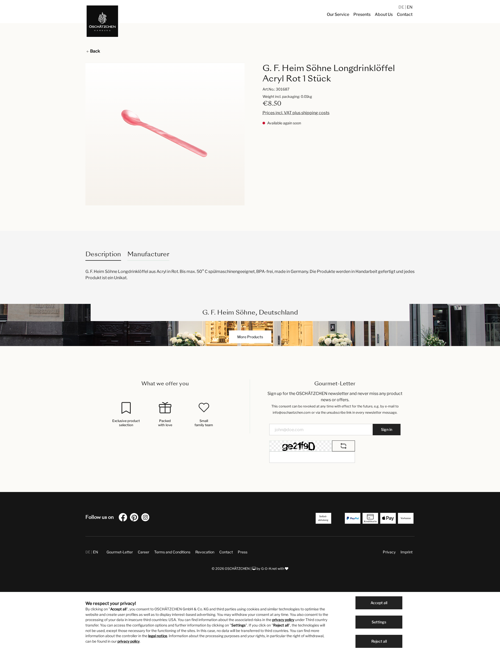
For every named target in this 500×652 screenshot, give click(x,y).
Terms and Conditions (172, 552)
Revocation (204, 552)
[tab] (103, 254)
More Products (250, 337)
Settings (379, 622)
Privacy (389, 552)
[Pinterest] (135, 518)
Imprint (407, 552)
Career (143, 552)
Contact (226, 552)
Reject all (379, 641)
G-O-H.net (269, 569)
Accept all (379, 602)
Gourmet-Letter (120, 552)
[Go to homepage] (102, 21)
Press (242, 552)
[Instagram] (146, 518)
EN (410, 7)
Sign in (386, 429)
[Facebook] (124, 518)
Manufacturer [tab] (148, 254)
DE (401, 7)
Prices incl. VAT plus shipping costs (295, 112)
